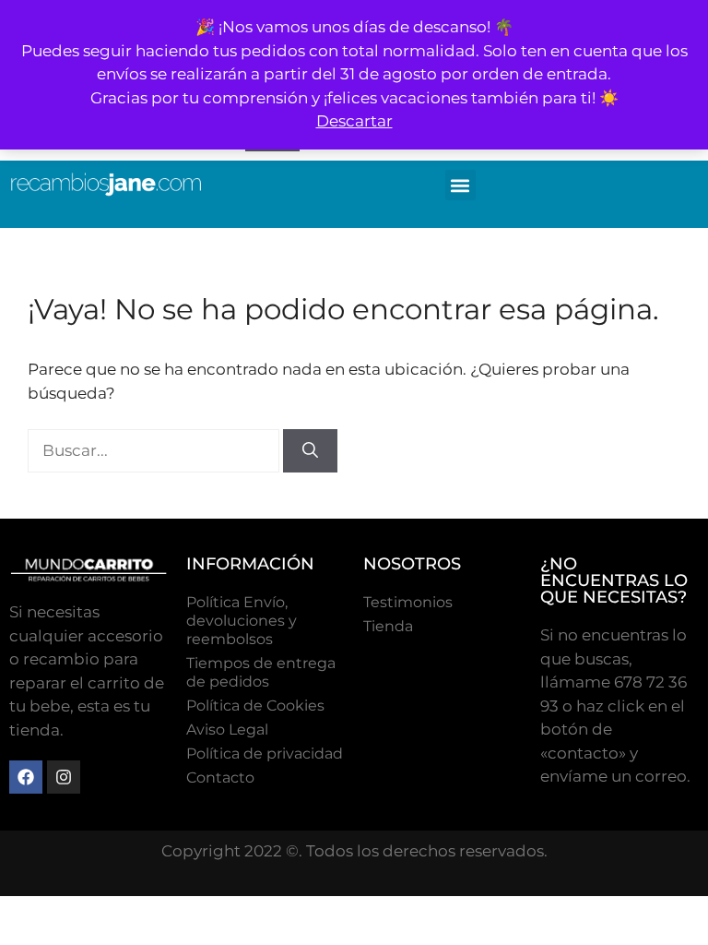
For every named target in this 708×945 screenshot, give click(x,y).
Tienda (388, 626)
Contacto (220, 777)
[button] (460, 185)
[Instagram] (63, 777)
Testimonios (408, 602)
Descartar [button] (354, 121)
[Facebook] (25, 777)
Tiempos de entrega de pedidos (261, 672)
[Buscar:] (155, 450)
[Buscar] (310, 451)
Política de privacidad (264, 753)
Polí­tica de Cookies (255, 705)
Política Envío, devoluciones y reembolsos (241, 620)
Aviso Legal (227, 729)
